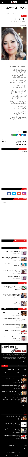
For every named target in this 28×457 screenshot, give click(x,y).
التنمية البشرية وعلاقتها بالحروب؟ (13, 251)
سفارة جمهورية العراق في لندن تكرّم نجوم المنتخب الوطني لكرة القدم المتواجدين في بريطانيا (11, 399)
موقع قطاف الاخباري (9, 372)
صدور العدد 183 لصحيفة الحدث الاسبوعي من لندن (10, 386)
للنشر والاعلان (13, 452)
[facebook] (9, 193)
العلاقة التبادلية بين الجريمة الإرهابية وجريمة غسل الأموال (11, 270)
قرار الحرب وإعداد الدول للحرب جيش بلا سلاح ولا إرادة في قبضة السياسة (11, 258)
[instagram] (24, 193)
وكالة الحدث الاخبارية (22, 370)
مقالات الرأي (17, 13)
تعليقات (6, 309)
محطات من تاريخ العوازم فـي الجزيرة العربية (11, 318)
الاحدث (14, 309)
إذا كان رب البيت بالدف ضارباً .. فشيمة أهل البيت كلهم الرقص (11, 337)
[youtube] (19, 193)
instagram (24, 448)
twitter (25, 446)
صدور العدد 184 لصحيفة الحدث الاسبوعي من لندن (10, 312)
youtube (12, 448)
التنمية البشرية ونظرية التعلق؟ (13, 276)
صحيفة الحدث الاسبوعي (22, 372)
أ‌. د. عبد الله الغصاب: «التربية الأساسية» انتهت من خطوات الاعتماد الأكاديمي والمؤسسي (12, 287)
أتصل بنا (19, 452)
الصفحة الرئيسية (23, 13)
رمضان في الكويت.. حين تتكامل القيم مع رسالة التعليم (11, 264)
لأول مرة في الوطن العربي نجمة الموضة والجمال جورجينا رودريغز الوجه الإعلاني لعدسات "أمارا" (11, 295)
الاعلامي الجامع (17, 302)
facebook (11, 446)
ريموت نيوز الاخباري (16, 7)
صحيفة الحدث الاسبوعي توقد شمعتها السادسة (12, 331)
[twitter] (14, 193)
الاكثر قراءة (22, 309)
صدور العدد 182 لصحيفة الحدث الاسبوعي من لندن (10, 392)
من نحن (8, 452)
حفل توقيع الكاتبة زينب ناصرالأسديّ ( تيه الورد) (11, 325)
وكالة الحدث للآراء (10, 370)
